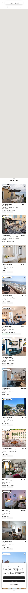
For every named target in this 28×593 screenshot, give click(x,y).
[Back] (3, 2)
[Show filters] (25, 2)
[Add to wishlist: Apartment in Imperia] (25, 186)
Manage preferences (14, 584)
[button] (11, 210)
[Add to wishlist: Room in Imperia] (25, 461)
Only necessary (14, 581)
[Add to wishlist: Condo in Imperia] (25, 217)
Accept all (14, 577)
